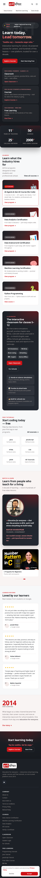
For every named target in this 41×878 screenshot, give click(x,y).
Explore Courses (10, 61)
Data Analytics (6, 824)
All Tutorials (30, 461)
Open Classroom (14, 363)
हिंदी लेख (4, 863)
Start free (28, 749)
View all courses (30, 176)
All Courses (5, 827)
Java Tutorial (6, 854)
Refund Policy (6, 810)
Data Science (8, 11)
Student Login (6, 840)
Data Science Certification (10, 818)
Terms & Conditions (8, 804)
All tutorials (32, 432)
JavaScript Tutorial (8, 857)
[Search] (32, 4)
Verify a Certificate (8, 830)
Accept (29, 873)
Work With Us (6, 801)
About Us (5, 795)
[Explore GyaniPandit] (37, 4)
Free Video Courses (8, 860)
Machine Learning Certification (12, 821)
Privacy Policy (6, 807)
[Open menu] (4, 4)
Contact (4, 798)
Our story (6, 725)
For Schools (13, 369)
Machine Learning (22, 11)
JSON (11, 461)
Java (11, 441)
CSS (29, 451)
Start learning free (27, 61)
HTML (11, 451)
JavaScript (29, 441)
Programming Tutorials (9, 851)
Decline (11, 874)
